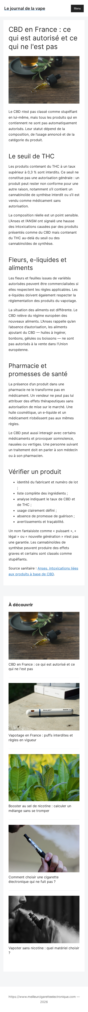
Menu (77, 8)
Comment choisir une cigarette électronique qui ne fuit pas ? (34, 879)
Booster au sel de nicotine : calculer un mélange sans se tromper (40, 808)
